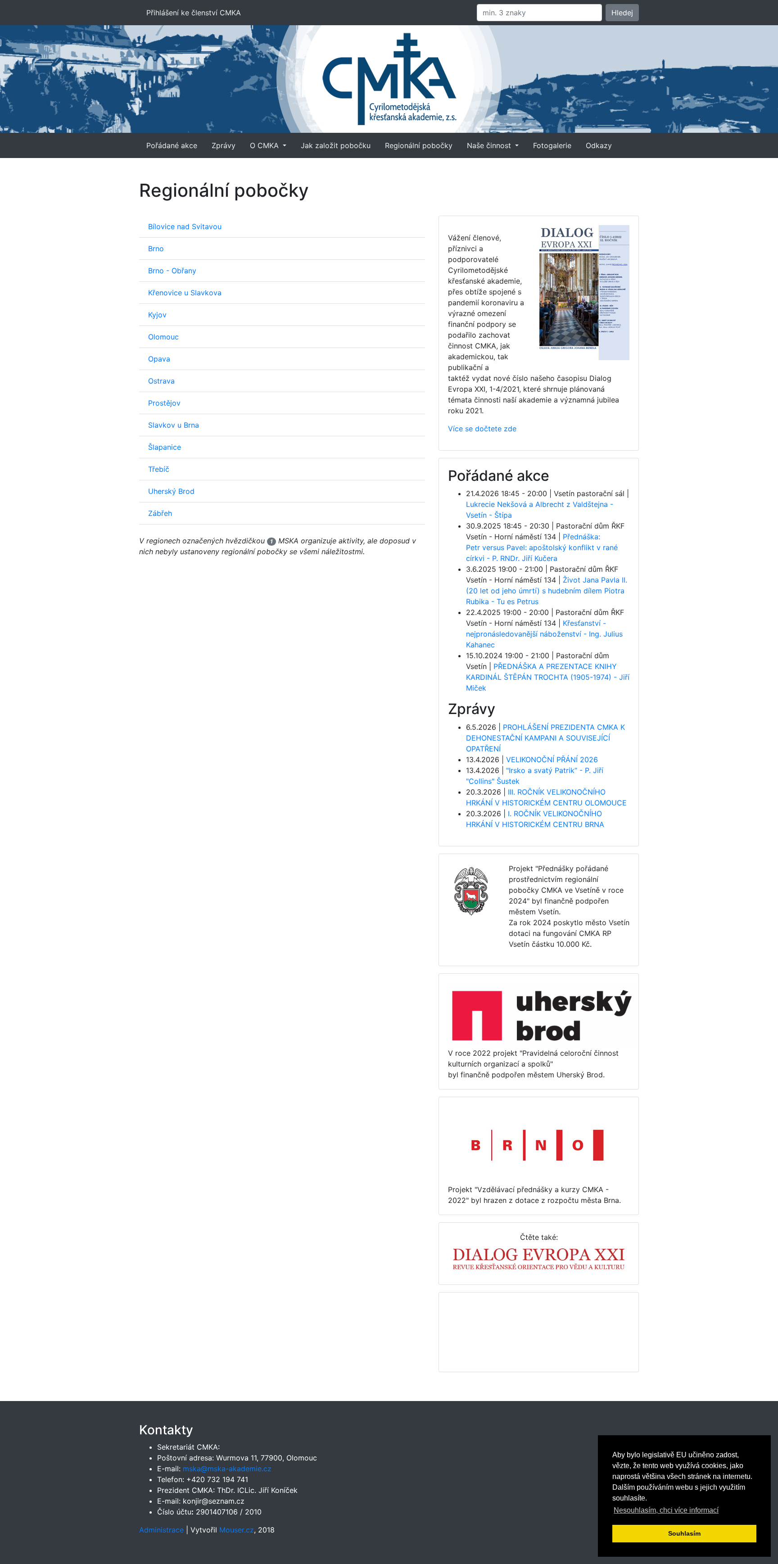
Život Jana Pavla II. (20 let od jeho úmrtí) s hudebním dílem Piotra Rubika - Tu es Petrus (546, 590)
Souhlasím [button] (684, 1533)
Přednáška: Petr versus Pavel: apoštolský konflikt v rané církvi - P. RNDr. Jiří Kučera (542, 547)
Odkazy (599, 145)
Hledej (622, 12)
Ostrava (161, 380)
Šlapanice (164, 447)
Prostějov (164, 402)
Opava (159, 358)
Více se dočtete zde (482, 428)
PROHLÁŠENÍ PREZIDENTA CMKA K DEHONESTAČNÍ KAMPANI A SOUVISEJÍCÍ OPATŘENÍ (545, 738)
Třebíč (158, 469)
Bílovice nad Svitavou (185, 226)
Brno (156, 248)
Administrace (161, 1529)
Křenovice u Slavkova (185, 292)
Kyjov (157, 314)
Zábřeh (160, 513)
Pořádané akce (171, 145)
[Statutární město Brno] (538, 1144)
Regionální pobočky (418, 145)
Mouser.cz (236, 1529)
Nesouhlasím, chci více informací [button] (666, 1510)
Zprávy (223, 145)
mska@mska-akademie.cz (227, 1468)
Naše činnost (490, 145)
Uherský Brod (171, 491)
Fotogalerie (552, 145)
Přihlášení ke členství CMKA (193, 12)
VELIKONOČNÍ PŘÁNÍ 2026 (552, 759)
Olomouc (163, 336)
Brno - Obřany (172, 270)
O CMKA (265, 145)
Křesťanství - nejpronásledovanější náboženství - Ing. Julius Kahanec (544, 634)
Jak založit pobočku (336, 145)
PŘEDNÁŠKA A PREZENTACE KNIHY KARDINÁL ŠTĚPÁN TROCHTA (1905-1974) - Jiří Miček (547, 677)
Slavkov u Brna (173, 424)
